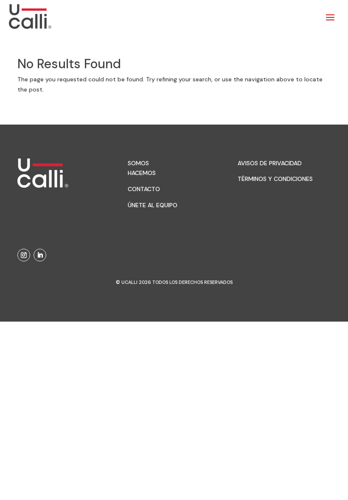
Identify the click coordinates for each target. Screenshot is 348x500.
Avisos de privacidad (270, 163)
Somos (138, 163)
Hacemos (142, 173)
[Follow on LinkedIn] (40, 255)
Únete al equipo (152, 205)
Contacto (144, 189)
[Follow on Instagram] (23, 255)
